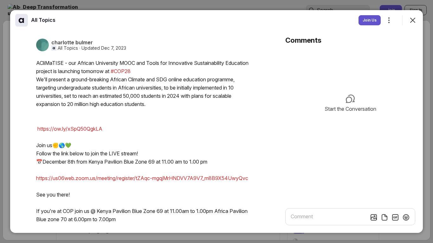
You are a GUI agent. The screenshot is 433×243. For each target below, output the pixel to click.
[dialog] (216, 121)
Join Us (370, 20)
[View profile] (21, 20)
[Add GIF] (395, 217)
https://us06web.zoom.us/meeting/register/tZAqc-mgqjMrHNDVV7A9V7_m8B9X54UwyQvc (142, 178)
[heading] (43, 19)
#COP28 (121, 71)
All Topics (68, 48)
